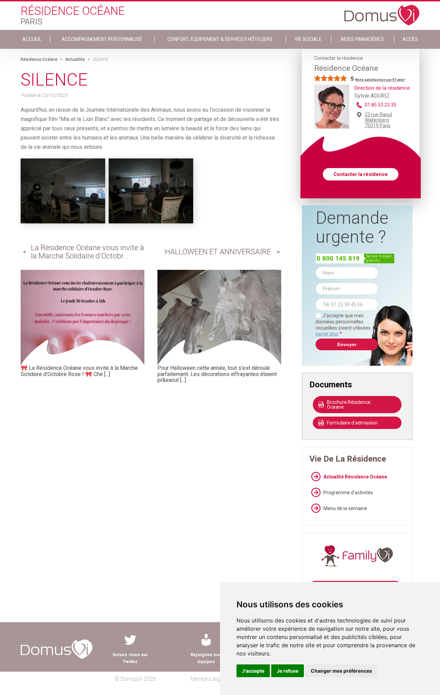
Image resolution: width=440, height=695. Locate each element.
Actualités (75, 59)
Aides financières (362, 39)
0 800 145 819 (338, 258)
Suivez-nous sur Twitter (130, 658)
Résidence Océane (39, 59)
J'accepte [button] (253, 671)
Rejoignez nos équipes (205, 658)
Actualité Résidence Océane (355, 476)
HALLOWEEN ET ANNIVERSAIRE (218, 251)
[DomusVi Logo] (381, 11)
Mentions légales (209, 679)
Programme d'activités (348, 492)
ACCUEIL (31, 39)
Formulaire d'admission (352, 423)
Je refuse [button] (287, 671)
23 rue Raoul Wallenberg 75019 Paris (378, 120)
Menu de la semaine (345, 508)
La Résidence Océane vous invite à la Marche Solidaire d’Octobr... (87, 251)
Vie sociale (308, 39)
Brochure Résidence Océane (349, 404)
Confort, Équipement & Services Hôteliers (220, 39)
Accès (410, 39)
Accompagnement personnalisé (102, 39)
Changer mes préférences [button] (341, 671)
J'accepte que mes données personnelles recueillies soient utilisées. (347, 325)
